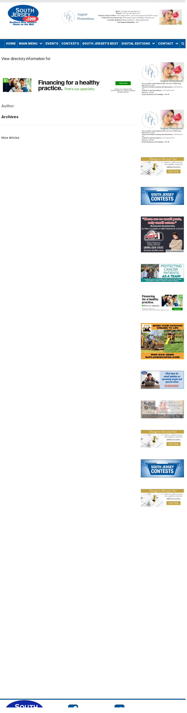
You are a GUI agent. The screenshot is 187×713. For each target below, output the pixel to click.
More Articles (10, 138)
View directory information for (25, 59)
